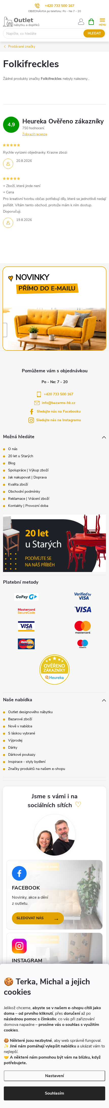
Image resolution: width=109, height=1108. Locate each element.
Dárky (12, 748)
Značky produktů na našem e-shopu (36, 769)
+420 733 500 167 (59, 5)
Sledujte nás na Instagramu (58, 420)
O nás (12, 449)
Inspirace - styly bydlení (26, 762)
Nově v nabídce (20, 726)
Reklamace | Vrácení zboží (28, 499)
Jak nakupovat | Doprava (27, 477)
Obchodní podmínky (24, 492)
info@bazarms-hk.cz (58, 402)
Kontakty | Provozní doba (28, 506)
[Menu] (102, 21)
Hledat (94, 33)
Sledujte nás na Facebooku (59, 411)
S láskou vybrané (21, 733)
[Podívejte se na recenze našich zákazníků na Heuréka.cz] (54, 669)
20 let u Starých (20, 456)
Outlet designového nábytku (30, 712)
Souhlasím (54, 1093)
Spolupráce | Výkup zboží (28, 470)
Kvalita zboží (18, 485)
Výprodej (15, 740)
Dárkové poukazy (21, 755)
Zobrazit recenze (34, 134)
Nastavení (54, 1076)
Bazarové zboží (20, 719)
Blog (11, 463)
